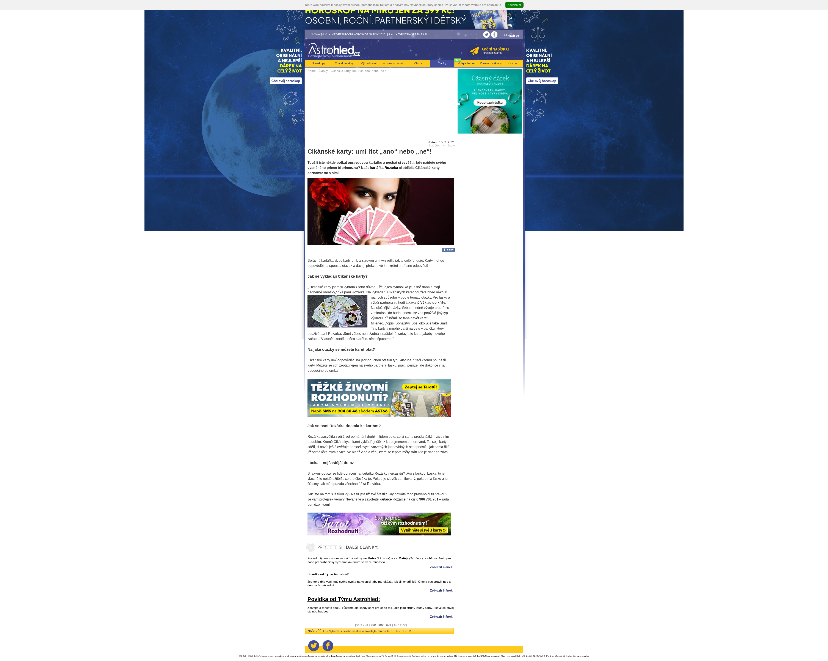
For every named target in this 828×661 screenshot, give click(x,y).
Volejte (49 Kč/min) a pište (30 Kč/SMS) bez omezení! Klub (476, 656)
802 (396, 624)
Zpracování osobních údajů (321, 656)
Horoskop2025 (513, 656)
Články (323, 70)
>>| (405, 624)
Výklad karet (369, 63)
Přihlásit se (511, 35)
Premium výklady (491, 63)
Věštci (418, 63)
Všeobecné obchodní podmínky (291, 656)
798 (365, 624)
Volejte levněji (466, 63)
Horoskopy (318, 63)
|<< (357, 624)
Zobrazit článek (441, 567)
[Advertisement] (381, 106)
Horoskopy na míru (393, 63)
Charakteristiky (344, 63)
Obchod (513, 63)
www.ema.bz (583, 656)
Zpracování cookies (345, 656)
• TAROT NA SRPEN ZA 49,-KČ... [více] (363, 34)
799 (373, 624)
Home (311, 70)
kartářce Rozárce (393, 499)
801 (388, 624)
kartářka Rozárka (384, 168)
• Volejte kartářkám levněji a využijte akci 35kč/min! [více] (421, 34)
